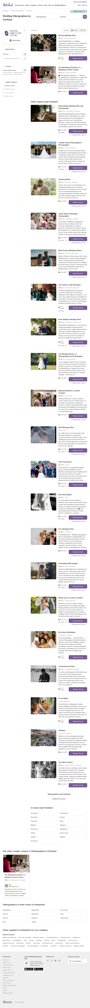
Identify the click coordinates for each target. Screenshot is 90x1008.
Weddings (6, 10)
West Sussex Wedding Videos (70, 250)
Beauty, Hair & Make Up (9, 937)
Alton (61, 821)
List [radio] (67, 30)
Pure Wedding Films (66, 529)
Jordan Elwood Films (66, 666)
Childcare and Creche (65, 946)
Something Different (52, 937)
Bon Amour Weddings (66, 632)
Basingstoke (64, 829)
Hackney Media (64, 179)
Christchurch (34, 829)
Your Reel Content (65, 762)
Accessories (36, 943)
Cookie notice (7, 970)
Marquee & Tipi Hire (8, 943)
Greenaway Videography (68, 563)
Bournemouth (64, 833)
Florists (53, 940)
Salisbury (62, 837)
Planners (28, 943)
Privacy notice (7, 967)
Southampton (64, 813)
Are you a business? (8, 980)
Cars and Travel (72, 940)
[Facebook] (47, 960)
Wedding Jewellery (79, 946)
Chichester (34, 821)
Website (60, 5)
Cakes (25, 940)
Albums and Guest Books (72, 943)
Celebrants (54, 946)
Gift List (51, 5)
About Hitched (7, 983)
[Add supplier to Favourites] (54, 37)
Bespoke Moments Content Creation (69, 392)
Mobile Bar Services (38, 937)
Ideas (45, 5)
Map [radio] (84, 30)
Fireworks (5, 946)
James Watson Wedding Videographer (67, 215)
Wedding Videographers (18, 10)
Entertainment (76, 937)
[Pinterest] (55, 960)
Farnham (33, 837)
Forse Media (63, 698)
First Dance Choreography (17, 946)
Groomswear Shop (47, 943)
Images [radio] (76, 30)
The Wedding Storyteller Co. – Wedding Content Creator (70, 68)
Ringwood (63, 825)
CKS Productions (65, 462)
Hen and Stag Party (33, 946)
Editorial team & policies (9, 985)
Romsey (62, 817)
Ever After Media (65, 495)
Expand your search (59, 799)
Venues (27, 5)
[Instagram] (59, 960)
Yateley (33, 833)
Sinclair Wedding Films (67, 35)
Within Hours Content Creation (70, 598)
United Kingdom (76, 961)
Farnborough (64, 918)
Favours (32, 940)
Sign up (84, 5)
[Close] (24, 30)
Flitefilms (61, 730)
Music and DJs (7, 940)
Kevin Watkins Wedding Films (69, 319)
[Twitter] (51, 960)
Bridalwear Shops (65, 937)
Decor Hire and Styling (24, 937)
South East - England (33, 10)
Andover (5, 914)
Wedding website (7, 993)
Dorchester (34, 841)
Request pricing (78, 58)
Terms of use (6, 962)
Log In (79, 5)
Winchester (34, 817)
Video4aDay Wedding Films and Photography (70, 107)
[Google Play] (38, 970)
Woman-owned (9, 86)
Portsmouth (34, 813)
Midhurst (33, 825)
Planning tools (19, 5)
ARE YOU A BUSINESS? (80, 2)
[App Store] (29, 970)
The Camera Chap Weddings (69, 285)
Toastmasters (44, 946)
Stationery (39, 940)
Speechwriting (17, 940)
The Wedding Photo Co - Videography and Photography (70, 355)
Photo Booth (20, 943)
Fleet (4, 922)
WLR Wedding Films (66, 427)
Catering (46, 940)
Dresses (40, 5)
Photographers (62, 940)
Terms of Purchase (8, 965)
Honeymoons (59, 943)
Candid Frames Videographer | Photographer (70, 144)
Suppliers (34, 5)
